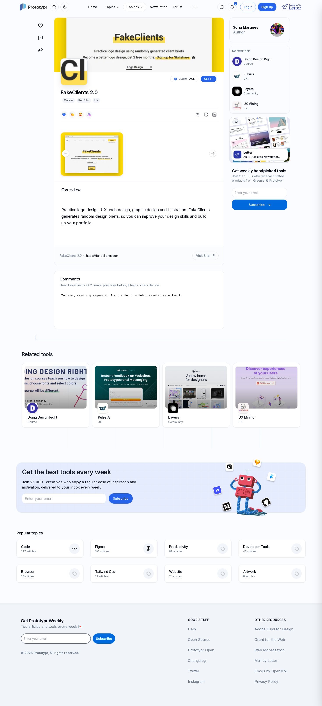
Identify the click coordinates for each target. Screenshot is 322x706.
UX (96, 100)
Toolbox (133, 7)
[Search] (54, 7)
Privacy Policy (266, 681)
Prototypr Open (201, 650)
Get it (208, 78)
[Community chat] (221, 7)
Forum (177, 7)
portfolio (83, 100)
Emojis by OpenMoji (271, 671)
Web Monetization (270, 650)
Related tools (241, 51)
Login (248, 7)
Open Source (199, 639)
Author (239, 32)
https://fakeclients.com (102, 255)
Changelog (197, 660)
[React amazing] (88, 114)
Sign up (267, 7)
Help (192, 629)
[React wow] (80, 114)
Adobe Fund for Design (274, 629)
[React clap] (72, 114)
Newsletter (158, 7)
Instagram (196, 681)
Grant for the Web (270, 639)
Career (68, 100)
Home (92, 7)
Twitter (193, 671)
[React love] (63, 114)
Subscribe (257, 205)
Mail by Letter (266, 660)
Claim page (187, 78)
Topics (110, 7)
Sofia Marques (245, 27)
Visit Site (203, 255)
